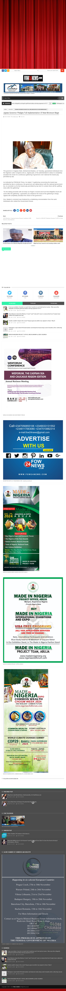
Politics (11, 109)
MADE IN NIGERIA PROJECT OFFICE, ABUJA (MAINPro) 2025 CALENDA (28, 334)
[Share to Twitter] (6, 240)
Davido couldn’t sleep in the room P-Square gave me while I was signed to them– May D (32, 320)
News (29, 103)
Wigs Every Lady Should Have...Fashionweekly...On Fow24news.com (24, 795)
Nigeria (60, 229)
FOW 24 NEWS (16, 986)
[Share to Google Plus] (8, 240)
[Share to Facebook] (4, 240)
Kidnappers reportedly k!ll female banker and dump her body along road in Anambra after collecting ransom (34, 971)
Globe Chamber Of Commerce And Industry (18, 833)
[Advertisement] (33, 11)
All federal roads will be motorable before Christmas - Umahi (17, 244)
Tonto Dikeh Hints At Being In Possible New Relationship (21, 801)
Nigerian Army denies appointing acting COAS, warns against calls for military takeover (48, 244)
